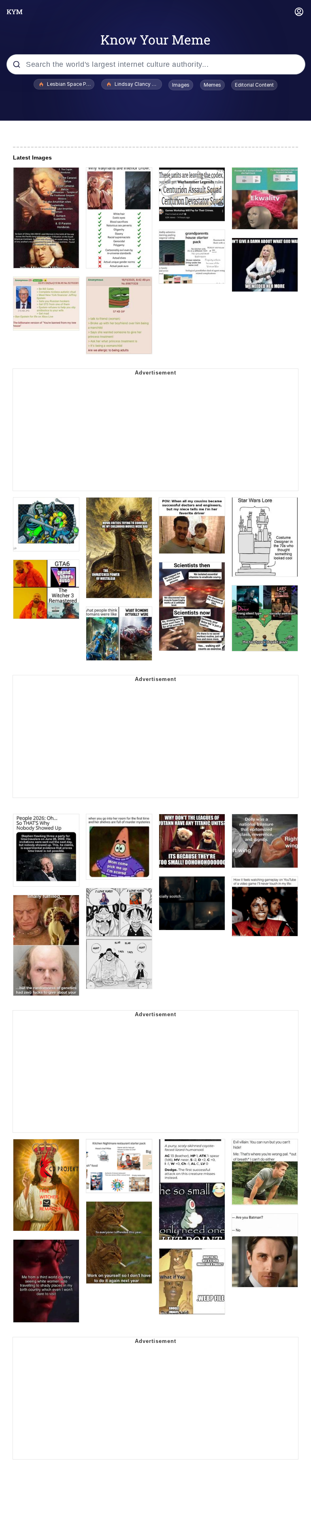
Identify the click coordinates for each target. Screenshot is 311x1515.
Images (181, 85)
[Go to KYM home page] (14, 12)
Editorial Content (254, 85)
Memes (212, 85)
